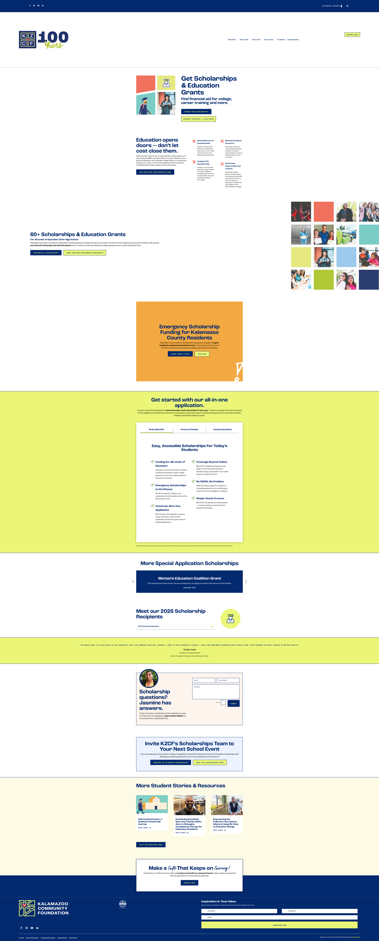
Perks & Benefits (156, 430)
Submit (234, 703)
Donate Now (352, 34)
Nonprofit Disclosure (32, 938)
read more (143, 827)
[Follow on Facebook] (29, 5)
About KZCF (232, 40)
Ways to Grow (268, 40)
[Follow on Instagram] (34, 5)
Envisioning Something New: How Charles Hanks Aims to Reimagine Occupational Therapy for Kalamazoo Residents (189, 824)
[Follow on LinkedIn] (43, 5)
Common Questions (222, 430)
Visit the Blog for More (150, 844)
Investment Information (48, 938)
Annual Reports (62, 938)
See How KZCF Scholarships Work (155, 172)
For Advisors (281, 40)
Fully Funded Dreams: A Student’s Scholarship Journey (150, 821)
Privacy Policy (73, 938)
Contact (21, 938)
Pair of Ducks (356, 937)
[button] (246, 581)
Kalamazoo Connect (331, 6)
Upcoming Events (293, 40)
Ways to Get (256, 40)
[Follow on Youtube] (38, 5)
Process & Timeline (189, 430)
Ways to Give (244, 40)
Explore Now (189, 587)
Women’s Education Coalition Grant (189, 581)
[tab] (156, 429)
